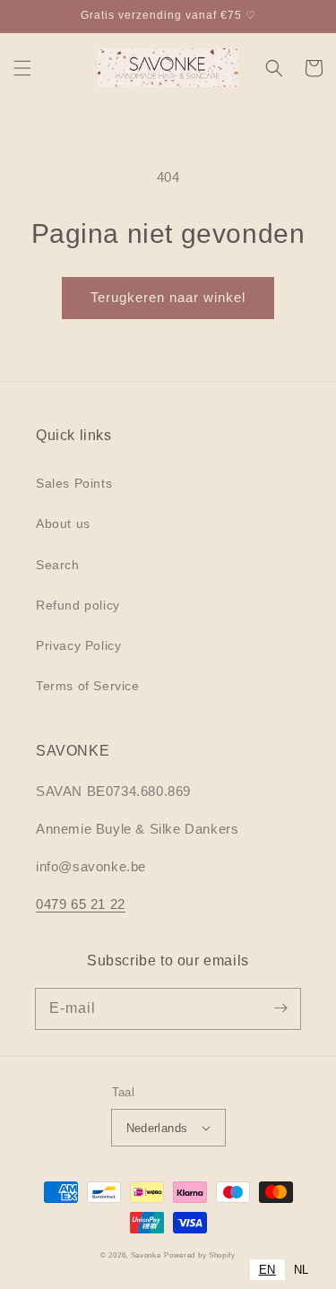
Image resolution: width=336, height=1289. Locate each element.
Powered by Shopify (200, 1254)
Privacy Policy (78, 645)
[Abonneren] (280, 1008)
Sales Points (74, 483)
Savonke (146, 1254)
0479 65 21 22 (80, 904)
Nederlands (157, 1128)
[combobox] (267, 1269)
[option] (301, 1269)
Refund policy (78, 605)
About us (63, 523)
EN (267, 1269)
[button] (22, 68)
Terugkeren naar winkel (168, 297)
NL (301, 1269)
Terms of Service (88, 686)
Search (58, 565)
